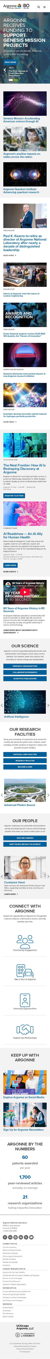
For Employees (25, 1352)
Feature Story (9, 289)
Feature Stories (8, 1307)
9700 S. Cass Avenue (11, 1225)
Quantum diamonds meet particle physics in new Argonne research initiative (24, 375)
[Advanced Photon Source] (25, 790)
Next (36, 70)
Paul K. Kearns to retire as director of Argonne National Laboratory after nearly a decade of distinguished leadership (24, 242)
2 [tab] (16, 80)
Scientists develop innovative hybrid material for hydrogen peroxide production (25, 415)
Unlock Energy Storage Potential (14, 1294)
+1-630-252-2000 (10, 1230)
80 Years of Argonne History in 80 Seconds (24, 609)
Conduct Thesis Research (11, 1281)
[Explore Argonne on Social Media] (25, 1083)
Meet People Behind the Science (25, 844)
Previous (4, 70)
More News (8, 422)
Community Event (10, 528)
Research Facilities (25, 760)
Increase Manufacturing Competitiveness (16, 1291)
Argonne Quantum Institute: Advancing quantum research (21, 190)
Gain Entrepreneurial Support (13, 1300)
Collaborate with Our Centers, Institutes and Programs (21, 1275)
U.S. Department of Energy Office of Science (25, 1343)
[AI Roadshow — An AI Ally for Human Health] (25, 513)
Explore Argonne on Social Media (23, 1097)
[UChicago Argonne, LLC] (25, 1327)
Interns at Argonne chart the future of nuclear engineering (21, 295)
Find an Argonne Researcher (12, 1256)
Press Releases (8, 1313)
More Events (9, 571)
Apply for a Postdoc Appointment (14, 1284)
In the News (7, 1311)
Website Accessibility (10, 1262)
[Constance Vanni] (25, 867)
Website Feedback (9, 1259)
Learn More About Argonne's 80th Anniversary (20, 631)
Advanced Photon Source (19, 805)
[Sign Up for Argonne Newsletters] (25, 1115)
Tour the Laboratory (9, 1247)
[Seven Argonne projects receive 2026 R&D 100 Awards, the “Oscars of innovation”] (25, 315)
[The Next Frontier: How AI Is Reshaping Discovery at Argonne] (25, 445)
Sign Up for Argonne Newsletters (23, 1130)
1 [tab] (11, 80)
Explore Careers (25, 838)
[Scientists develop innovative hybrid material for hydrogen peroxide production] (25, 395)
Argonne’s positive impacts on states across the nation (21, 155)
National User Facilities (25, 754)
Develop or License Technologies (14, 1297)
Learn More (10, 565)
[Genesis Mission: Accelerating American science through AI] (25, 104)
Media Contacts (8, 1316)
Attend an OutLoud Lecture (12, 1250)
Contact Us (6, 1265)
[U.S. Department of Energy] (25, 1336)
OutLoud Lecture (10, 460)
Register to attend (14, 495)
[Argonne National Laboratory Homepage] (16, 6)
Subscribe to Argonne (10, 1253)
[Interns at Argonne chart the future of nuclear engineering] (25, 275)
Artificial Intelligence (16, 717)
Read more (8, 255)
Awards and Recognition (13, 369)
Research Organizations (25, 666)
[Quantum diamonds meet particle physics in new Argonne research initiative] (25, 355)
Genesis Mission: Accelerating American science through (21, 120)
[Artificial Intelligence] (25, 702)
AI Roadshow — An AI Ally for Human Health (23, 535)
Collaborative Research (25, 672)
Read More (10, 62)
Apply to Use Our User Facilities (14, 1272)
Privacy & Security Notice (25, 1349)
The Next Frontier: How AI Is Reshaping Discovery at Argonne (24, 469)
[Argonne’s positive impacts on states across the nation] (25, 139)
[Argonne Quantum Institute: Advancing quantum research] (25, 175)
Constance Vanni (14, 882)
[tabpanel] (20, 73)
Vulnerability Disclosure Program (25, 1346)
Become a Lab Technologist (12, 1278)
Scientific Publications (24, 678)
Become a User (25, 766)
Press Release (8, 230)
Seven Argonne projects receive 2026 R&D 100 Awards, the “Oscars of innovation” (24, 335)
